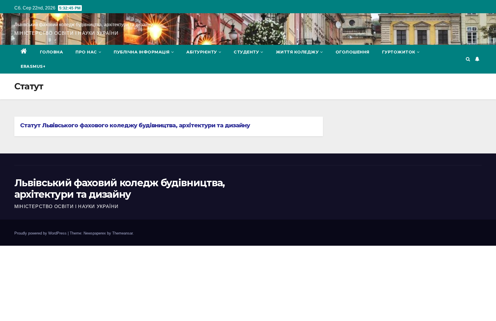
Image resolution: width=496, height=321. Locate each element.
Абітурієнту (201, 52)
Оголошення (352, 52)
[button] (468, 59)
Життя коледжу (297, 52)
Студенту (246, 52)
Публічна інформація (142, 52)
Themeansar (122, 233)
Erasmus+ (33, 66)
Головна (51, 52)
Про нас (86, 52)
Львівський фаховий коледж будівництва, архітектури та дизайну (83, 24)
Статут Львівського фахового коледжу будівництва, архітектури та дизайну (135, 125)
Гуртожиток (398, 52)
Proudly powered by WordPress (41, 233)
